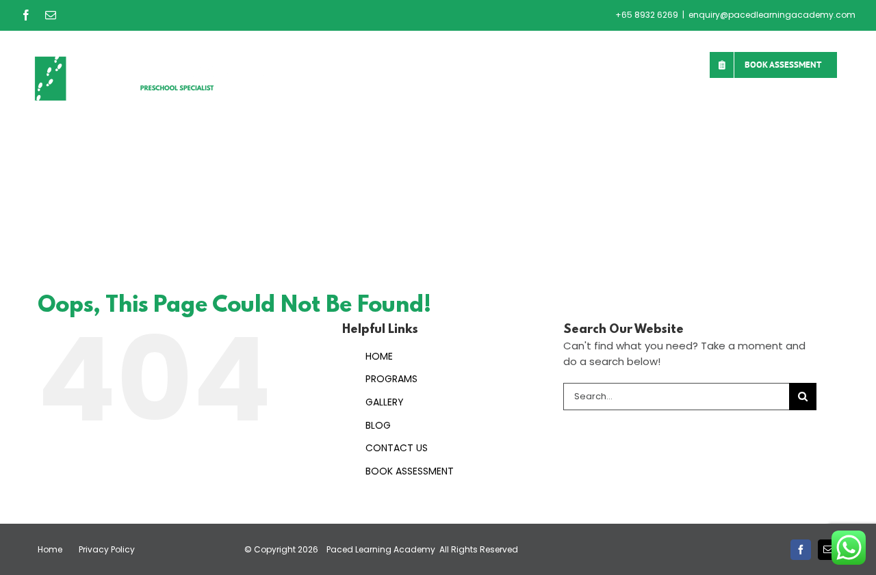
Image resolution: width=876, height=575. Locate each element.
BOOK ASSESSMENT (409, 471)
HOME (379, 356)
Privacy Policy (107, 549)
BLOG (378, 425)
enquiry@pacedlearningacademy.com (771, 15)
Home (50, 549)
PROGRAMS (391, 379)
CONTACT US (396, 448)
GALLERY (384, 402)
